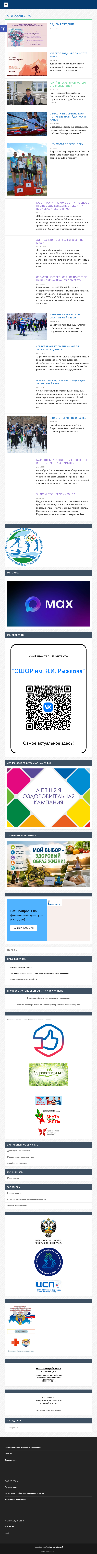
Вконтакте (9, 1527)
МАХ (7, 1533)
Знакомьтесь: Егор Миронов (55, 494)
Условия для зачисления (18, 1205)
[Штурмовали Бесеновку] (27, 169)
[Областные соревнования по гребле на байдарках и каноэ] (27, 124)
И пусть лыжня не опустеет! (69, 417)
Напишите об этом (23, 928)
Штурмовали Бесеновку (66, 144)
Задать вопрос (11, 1460)
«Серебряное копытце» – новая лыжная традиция (57, 348)
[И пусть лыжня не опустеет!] (27, 434)
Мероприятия (13, 1178)
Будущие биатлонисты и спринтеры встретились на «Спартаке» (61, 461)
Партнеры (9, 1454)
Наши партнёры (47, 1551)
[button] (3, 28)
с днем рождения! (62, 24)
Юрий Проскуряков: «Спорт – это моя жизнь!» (69, 84)
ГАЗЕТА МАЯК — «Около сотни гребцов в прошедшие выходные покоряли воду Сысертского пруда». (63, 205)
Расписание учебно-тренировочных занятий (26, 1199)
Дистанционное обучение (18, 1151)
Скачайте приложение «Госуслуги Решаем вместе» (29, 1020)
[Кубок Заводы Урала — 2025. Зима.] (27, 64)
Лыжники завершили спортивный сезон (65, 316)
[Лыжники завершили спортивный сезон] (27, 326)
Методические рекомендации (20, 1157)
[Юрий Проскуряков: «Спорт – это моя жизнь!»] (27, 93)
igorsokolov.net (56, 1547)
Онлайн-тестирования (17, 1163)
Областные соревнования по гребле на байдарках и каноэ (68, 116)
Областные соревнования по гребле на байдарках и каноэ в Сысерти (61, 279)
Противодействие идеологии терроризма (23, 1447)
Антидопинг (12, 1428)
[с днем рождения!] (27, 35)
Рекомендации (14, 1193)
